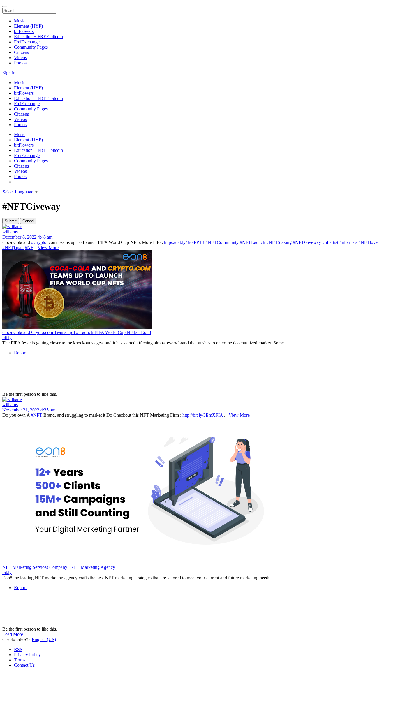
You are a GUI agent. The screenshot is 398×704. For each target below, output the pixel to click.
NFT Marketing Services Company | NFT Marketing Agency (58, 567)
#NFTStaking (279, 242)
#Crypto (38, 242)
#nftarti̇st (330, 242)
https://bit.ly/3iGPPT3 (184, 242)
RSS (18, 649)
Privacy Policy (27, 654)
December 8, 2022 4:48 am (27, 237)
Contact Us (24, 665)
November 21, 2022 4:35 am (28, 409)
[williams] (199, 226)
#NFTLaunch (252, 242)
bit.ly (7, 337)
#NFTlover (368, 242)
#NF (29, 247)
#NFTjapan (13, 247)
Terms (19, 659)
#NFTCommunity (222, 242)
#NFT (36, 415)
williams (10, 231)
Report (20, 352)
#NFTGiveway (307, 242)
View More (48, 247)
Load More (12, 634)
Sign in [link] (8, 72)
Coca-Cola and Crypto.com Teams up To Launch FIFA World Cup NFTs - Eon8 (76, 332)
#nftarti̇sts (348, 242)
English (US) (44, 639)
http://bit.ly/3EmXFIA (202, 415)
